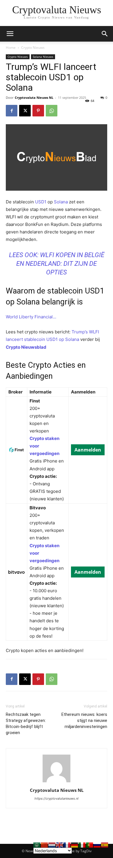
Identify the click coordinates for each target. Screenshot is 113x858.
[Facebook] (11, 110)
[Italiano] (82, 844)
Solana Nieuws (43, 57)
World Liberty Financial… (31, 317)
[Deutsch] (75, 844)
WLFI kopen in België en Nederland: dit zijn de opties (60, 263)
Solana (61, 202)
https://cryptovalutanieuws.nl (56, 798)
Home (11, 47)
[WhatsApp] (51, 110)
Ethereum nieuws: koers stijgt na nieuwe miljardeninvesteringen (84, 720)
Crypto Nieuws (33, 47)
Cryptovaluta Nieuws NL (34, 97)
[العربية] (37, 844)
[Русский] (97, 844)
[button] (105, 34)
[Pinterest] (38, 110)
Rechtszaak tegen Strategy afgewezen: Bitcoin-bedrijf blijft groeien (26, 723)
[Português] (90, 844)
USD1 (41, 202)
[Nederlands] (52, 844)
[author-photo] (56, 782)
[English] (59, 844)
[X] (25, 110)
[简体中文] (44, 844)
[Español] (105, 844)
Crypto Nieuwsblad (26, 347)
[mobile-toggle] (10, 34)
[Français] (67, 844)
